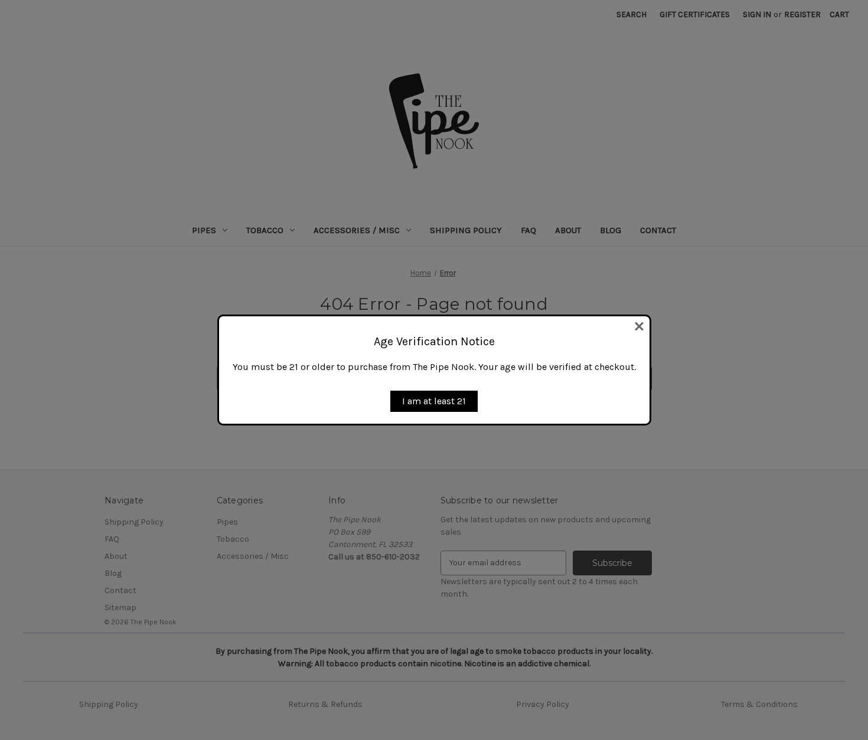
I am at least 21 (434, 401)
